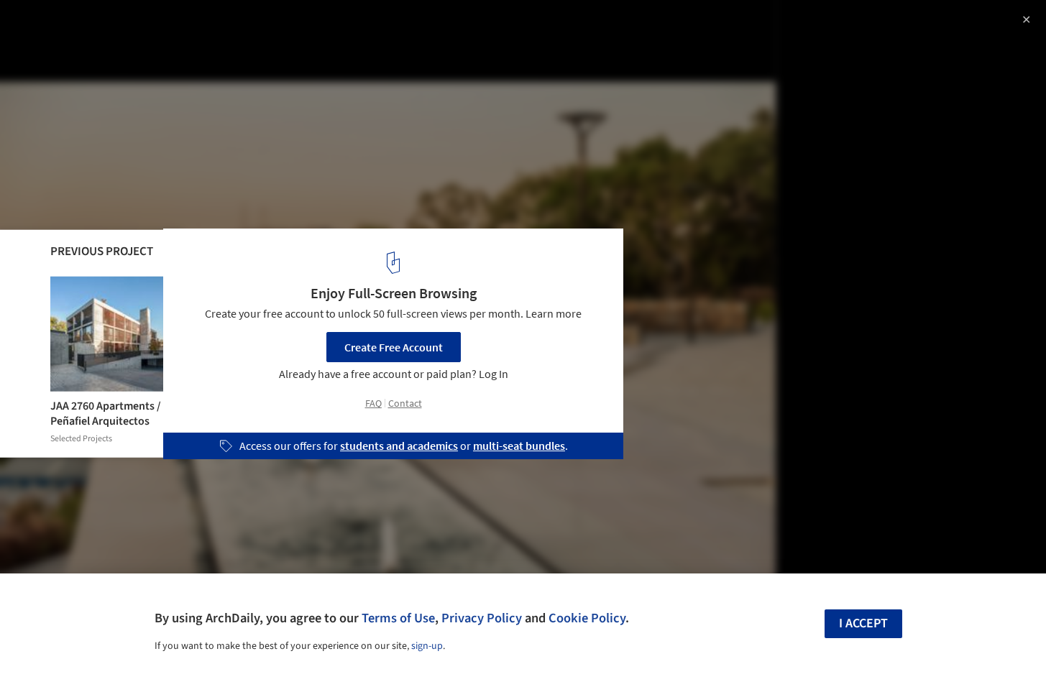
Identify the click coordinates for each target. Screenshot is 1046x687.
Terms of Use (398, 618)
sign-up (427, 646)
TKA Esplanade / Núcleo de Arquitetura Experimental (206, 26)
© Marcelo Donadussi (64, 50)
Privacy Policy (481, 618)
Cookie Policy (587, 618)
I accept (863, 623)
